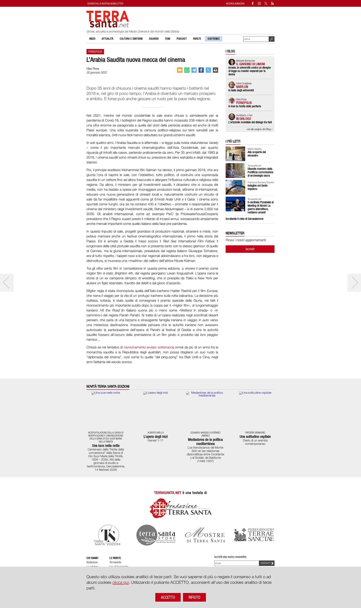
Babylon (242, 87)
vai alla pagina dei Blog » (260, 129)
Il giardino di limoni (250, 64)
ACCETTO (168, 597)
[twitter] (208, 70)
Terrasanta (115, 562)
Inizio (92, 38)
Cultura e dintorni (131, 38)
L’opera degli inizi (156, 436)
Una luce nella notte (106, 445)
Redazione (92, 562)
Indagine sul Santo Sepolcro (258, 187)
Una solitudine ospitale (255, 436)
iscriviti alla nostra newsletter (105, 3)
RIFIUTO (194, 597)
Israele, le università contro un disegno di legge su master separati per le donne (249, 71)
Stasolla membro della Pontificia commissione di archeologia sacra (260, 172)
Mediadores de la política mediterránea (205, 441)
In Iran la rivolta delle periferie (244, 106)
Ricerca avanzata (235, 3)
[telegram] (194, 70)
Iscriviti (250, 249)
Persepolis (95, 51)
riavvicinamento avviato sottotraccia (149, 347)
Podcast (182, 38)
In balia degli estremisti (241, 90)
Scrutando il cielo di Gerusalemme (244, 219)
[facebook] (201, 70)
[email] (179, 70)
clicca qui (120, 583)
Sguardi (154, 38)
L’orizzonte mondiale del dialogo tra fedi (250, 122)
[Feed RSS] (273, 3)
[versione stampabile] (215, 70)
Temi (167, 38)
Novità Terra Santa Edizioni (107, 386)
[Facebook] (253, 3)
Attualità (107, 38)
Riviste (197, 38)
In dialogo (243, 119)
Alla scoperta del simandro (257, 153)
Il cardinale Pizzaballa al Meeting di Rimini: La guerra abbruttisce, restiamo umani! (261, 207)
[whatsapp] (187, 70)
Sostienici (213, 38)
